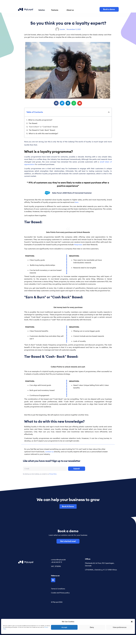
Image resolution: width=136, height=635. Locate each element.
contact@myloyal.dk (58, 560)
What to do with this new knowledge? (43, 133)
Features (54, 10)
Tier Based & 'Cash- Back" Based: (42, 130)
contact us (49, 452)
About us (70, 10)
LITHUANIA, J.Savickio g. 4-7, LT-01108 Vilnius (101, 570)
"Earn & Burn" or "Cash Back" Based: (43, 127)
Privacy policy (64, 593)
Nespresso (78, 244)
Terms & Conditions (58, 589)
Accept (64, 627)
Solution (41, 10)
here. (77, 202)
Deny (92, 627)
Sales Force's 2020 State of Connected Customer (72, 193)
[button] (132, 622)
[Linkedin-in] (53, 580)
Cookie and (55, 593)
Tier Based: (33, 123)
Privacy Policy (53, 474)
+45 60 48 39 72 (56, 562)
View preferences (119, 627)
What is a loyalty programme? (40, 120)
